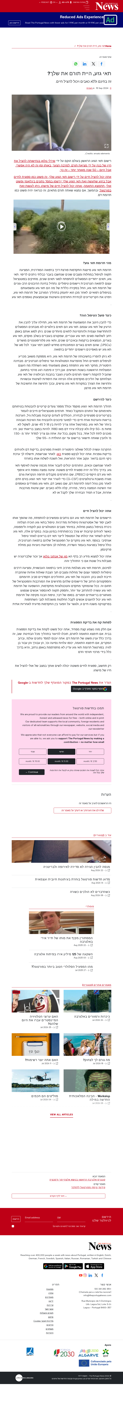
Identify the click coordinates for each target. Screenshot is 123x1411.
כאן (59, 454)
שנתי (33, 752)
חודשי (61, 752)
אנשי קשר (49, 1309)
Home (108, 46)
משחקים (49, 1329)
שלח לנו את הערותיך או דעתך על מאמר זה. (82, 810)
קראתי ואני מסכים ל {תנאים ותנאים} (69, 1226)
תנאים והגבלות (46, 1313)
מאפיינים (49, 1297)
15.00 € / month (33, 761)
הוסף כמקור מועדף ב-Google (88, 688)
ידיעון (51, 1301)
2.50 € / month (90, 761)
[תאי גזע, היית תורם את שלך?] (61, 123)
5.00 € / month (61, 761)
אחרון (50, 1293)
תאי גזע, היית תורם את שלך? (91, 46)
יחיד (90, 752)
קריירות (50, 1305)
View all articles (61, 1114)
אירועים (49, 1324)
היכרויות (49, 1332)
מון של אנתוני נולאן (55, 556)
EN (54, 2)
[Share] (109, 870)
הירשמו (16, 1219)
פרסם (50, 1317)
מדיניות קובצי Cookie (43, 1321)
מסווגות (49, 1289)
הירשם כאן (14, 23)
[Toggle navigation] (86, 8)
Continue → (31, 772)
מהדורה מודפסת (79, 2)
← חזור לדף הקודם (58, 1196)
